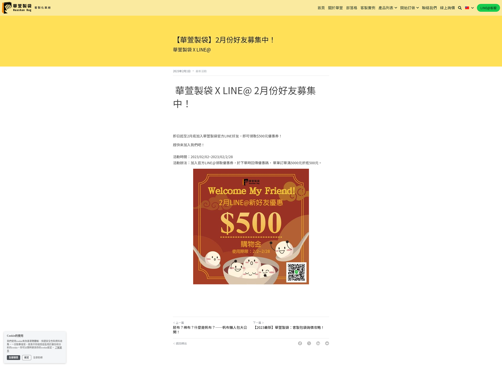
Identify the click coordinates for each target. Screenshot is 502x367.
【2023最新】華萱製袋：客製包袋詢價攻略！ (288, 327)
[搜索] (460, 8)
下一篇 (257, 323)
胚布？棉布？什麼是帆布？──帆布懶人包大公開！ (210, 329)
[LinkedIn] (318, 343)
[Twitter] (309, 343)
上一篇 (180, 323)
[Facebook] (300, 343)
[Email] (327, 343)
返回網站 (181, 343)
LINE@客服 (488, 7)
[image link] (16, 7)
